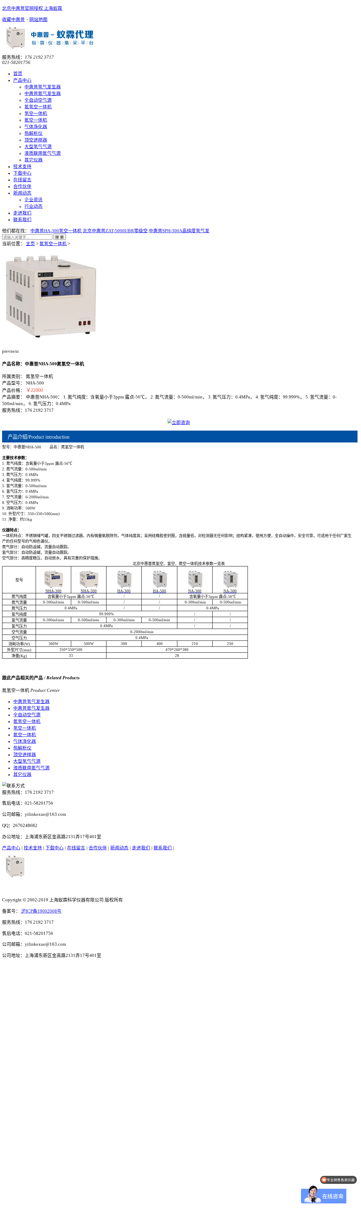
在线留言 (22, 179)
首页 (17, 73)
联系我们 (22, 219)
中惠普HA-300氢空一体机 (56, 230)
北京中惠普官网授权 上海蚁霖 (32, 8)
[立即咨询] (179, 422)
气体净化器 (35, 126)
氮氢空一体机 (38, 106)
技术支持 (22, 166)
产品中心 (22, 80)
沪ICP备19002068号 (40, 911)
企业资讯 (33, 199)
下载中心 (22, 173)
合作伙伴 (22, 186)
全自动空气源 (38, 100)
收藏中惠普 (13, 19)
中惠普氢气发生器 (42, 87)
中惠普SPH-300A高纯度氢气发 (179, 230)
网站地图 (38, 19)
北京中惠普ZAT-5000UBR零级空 (115, 230)
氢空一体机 (35, 113)
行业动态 (33, 206)
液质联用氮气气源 (42, 153)
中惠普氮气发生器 (42, 93)
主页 (30, 243)
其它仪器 (33, 160)
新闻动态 (22, 193)
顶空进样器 (35, 140)
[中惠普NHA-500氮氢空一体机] (51, 342)
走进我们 (22, 213)
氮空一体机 (35, 120)
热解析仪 (33, 133)
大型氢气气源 (38, 146)
